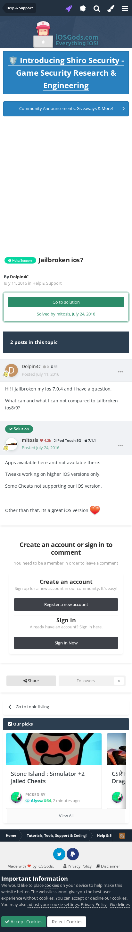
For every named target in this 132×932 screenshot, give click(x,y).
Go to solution (66, 302)
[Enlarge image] (95, 510)
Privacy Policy (79, 866)
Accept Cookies (26, 922)
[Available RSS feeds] (122, 835)
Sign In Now (66, 643)
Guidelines (120, 904)
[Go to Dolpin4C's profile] (11, 370)
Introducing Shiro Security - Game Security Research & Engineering (66, 72)
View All (66, 816)
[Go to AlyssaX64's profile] (16, 797)
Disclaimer (110, 866)
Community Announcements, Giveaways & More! (66, 108)
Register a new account (66, 604)
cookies (52, 885)
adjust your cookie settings (53, 904)
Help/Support (21, 260)
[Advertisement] (66, 186)
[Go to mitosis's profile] (11, 444)
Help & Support (47, 283)
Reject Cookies (67, 922)
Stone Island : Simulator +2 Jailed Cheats (48, 777)
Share (33, 681)
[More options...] (120, 372)
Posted (40, 374)
